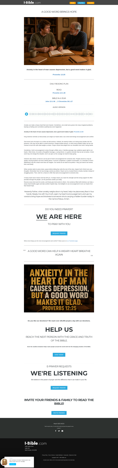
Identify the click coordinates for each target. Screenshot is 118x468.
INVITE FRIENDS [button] (59, 413)
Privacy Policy (45, 455)
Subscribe (90, 2)
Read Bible (81, 2)
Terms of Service (51, 455)
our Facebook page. (72, 241)
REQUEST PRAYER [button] (59, 233)
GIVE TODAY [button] (59, 355)
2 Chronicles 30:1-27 (65, 101)
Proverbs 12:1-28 (59, 93)
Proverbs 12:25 (78, 132)
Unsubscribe (66, 455)
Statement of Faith (72, 455)
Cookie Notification (59, 455)
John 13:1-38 (50, 101)
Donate (72, 2)
